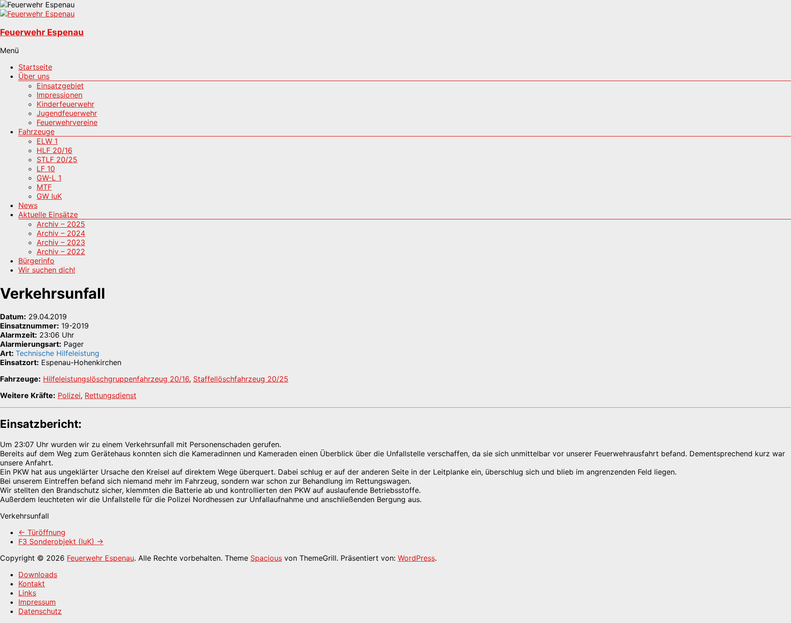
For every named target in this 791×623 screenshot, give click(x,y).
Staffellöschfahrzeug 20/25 (240, 378)
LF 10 (46, 168)
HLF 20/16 (54, 150)
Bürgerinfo (36, 260)
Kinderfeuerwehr (65, 104)
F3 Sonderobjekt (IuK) (60, 541)
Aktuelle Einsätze (48, 214)
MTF (44, 186)
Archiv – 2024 (61, 233)
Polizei (69, 395)
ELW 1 (47, 141)
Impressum (37, 602)
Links (27, 592)
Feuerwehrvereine (67, 122)
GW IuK (49, 196)
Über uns (33, 76)
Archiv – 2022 (61, 251)
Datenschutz (40, 611)
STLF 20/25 (57, 159)
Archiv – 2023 (61, 242)
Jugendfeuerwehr (67, 113)
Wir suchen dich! (46, 269)
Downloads (37, 574)
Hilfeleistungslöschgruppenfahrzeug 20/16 (116, 378)
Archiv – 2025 (61, 224)
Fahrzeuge (36, 131)
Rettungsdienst (110, 395)
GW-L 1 (49, 177)
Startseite (35, 66)
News (28, 205)
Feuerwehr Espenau (42, 32)
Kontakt (31, 583)
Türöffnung (41, 532)
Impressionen (59, 94)
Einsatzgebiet (60, 85)
